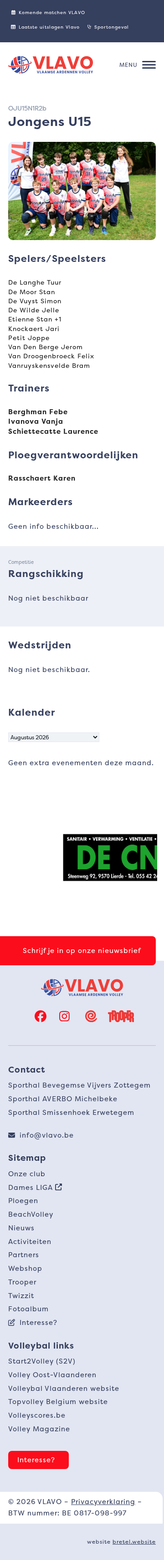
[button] (137, 65)
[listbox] (53, 737)
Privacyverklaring (103, 1501)
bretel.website (134, 1541)
